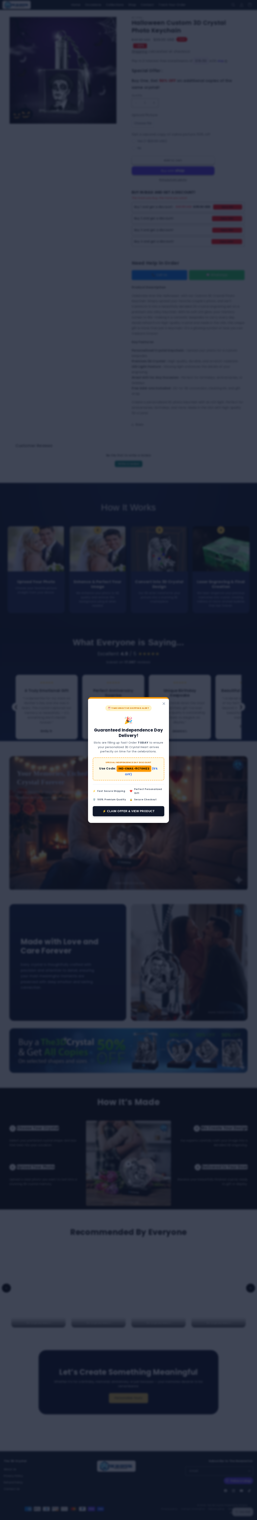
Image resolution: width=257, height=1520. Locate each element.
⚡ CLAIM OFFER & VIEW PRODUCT (128, 811)
